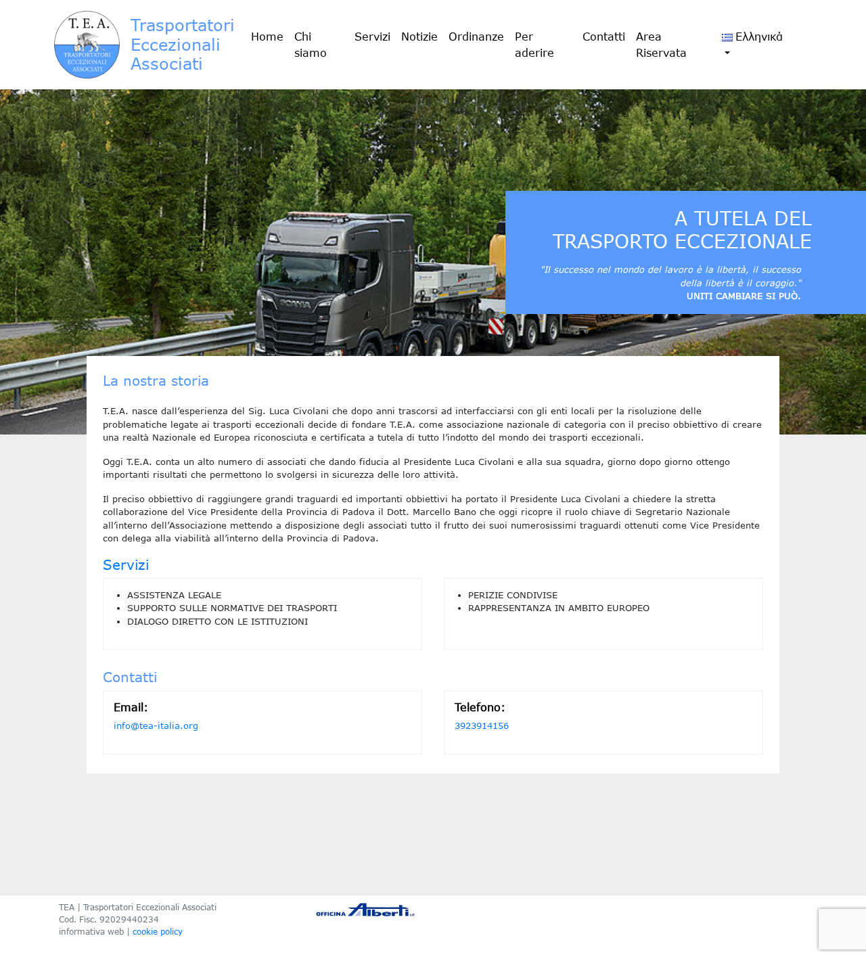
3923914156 (482, 725)
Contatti (604, 36)
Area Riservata (661, 44)
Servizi (372, 36)
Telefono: (480, 707)
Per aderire (534, 44)
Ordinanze (476, 36)
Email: (131, 707)
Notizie (419, 36)
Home (267, 36)
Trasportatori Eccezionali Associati (183, 44)
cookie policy (158, 931)
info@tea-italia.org (156, 725)
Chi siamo (310, 44)
